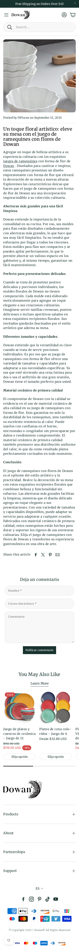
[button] (39, 27)
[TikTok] (47, 899)
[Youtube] (55, 899)
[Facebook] (23, 899)
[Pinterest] (39, 899)
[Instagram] (31, 899)
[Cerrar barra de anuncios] (75, 3)
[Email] (58, 555)
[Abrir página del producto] (55, 707)
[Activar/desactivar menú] (6, 15)
